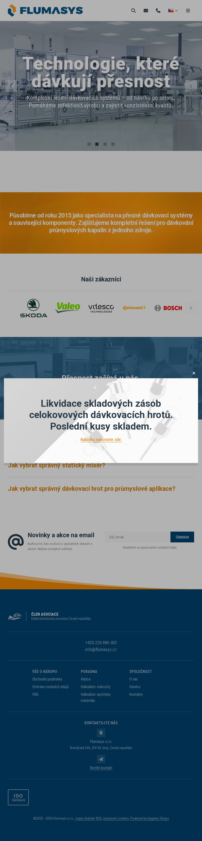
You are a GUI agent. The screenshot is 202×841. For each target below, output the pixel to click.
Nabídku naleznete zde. (101, 439)
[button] (194, 373)
